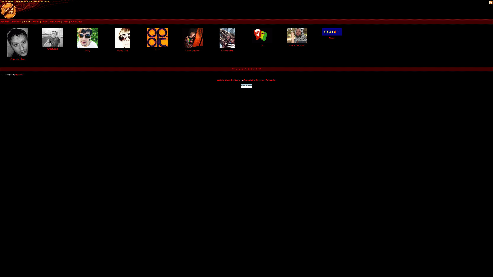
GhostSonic (52, 49)
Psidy (87, 51)
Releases (16, 22)
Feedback (55, 22)
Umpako (5, 22)
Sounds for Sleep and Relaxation (260, 80)
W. (262, 45)
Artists (27, 22)
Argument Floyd (18, 59)
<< (233, 69)
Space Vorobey (192, 51)
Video (45, 22)
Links (65, 22)
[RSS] (490, 2)
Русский (19, 75)
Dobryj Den (122, 51)
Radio (36, 22)
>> (260, 69)
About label (76, 22)
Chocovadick (227, 51)
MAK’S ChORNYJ (297, 45)
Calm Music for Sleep (229, 80)
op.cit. (157, 49)
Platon (332, 38)
